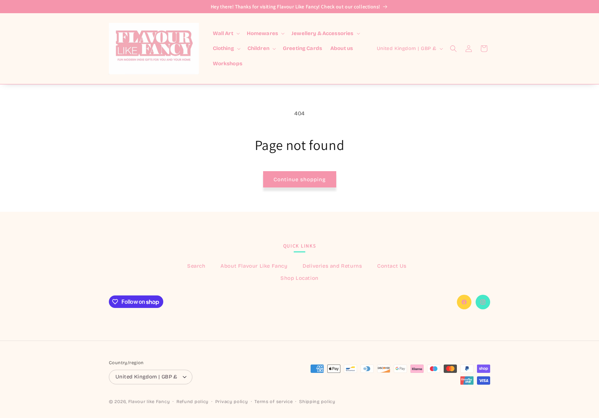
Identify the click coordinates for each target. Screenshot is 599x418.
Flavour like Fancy (149, 401)
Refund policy (192, 401)
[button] (226, 33)
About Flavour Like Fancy (253, 266)
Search (196, 266)
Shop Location (299, 278)
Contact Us (392, 266)
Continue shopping (300, 179)
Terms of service (273, 401)
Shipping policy (317, 401)
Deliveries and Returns (332, 266)
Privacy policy (231, 401)
